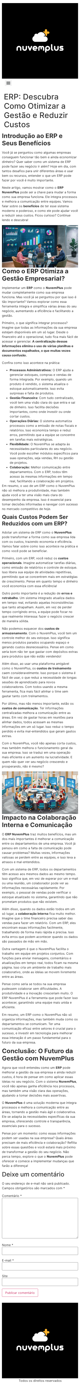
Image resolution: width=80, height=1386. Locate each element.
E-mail (8, 1260)
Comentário (12, 1195)
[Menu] (8, 83)
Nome (7, 1244)
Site (5, 1275)
